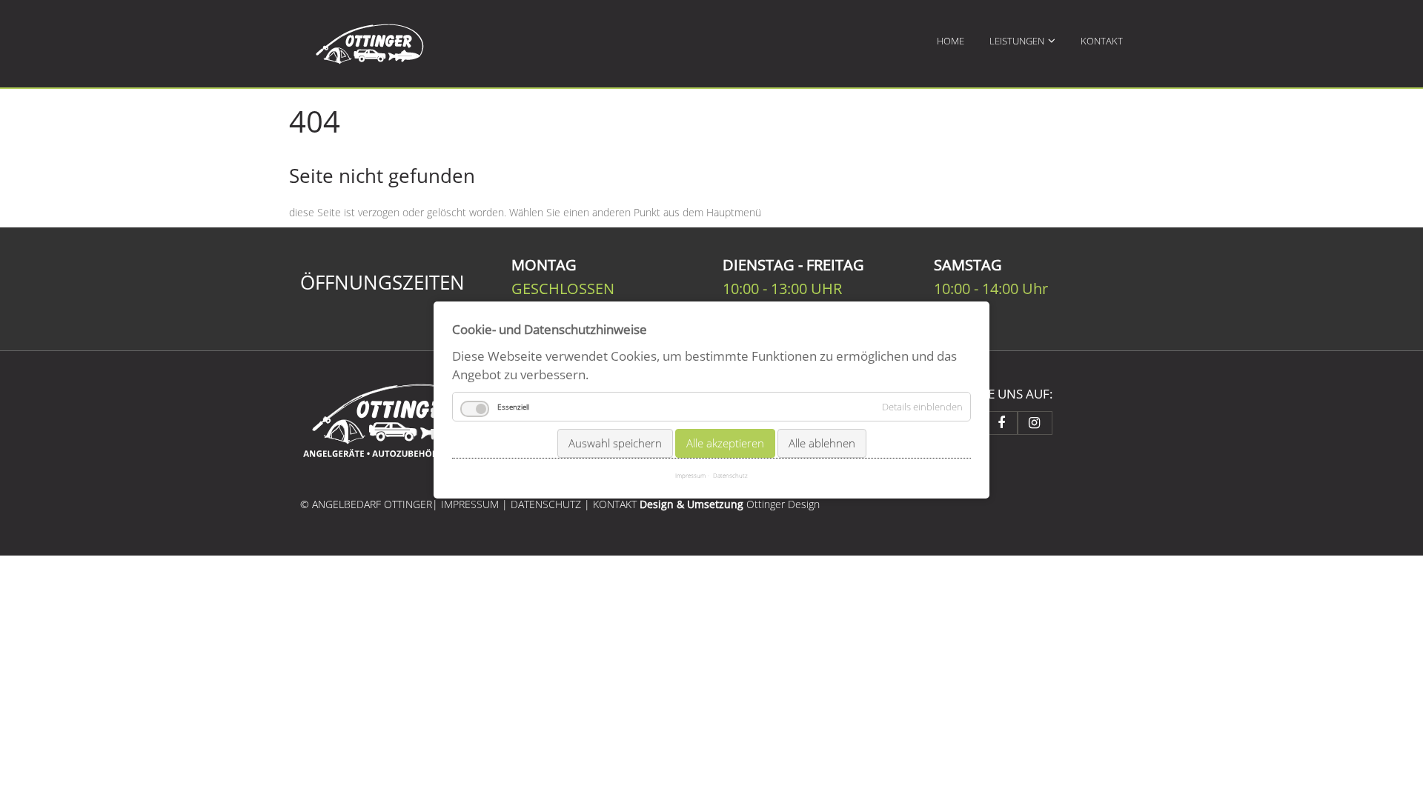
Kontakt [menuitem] (1102, 40)
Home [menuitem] (950, 40)
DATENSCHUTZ (546, 504)
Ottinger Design (783, 504)
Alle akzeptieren (725, 442)
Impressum (690, 475)
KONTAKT (616, 504)
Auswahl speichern (615, 442)
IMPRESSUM (470, 504)
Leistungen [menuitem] (1016, 40)
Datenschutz (730, 475)
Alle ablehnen (822, 442)
